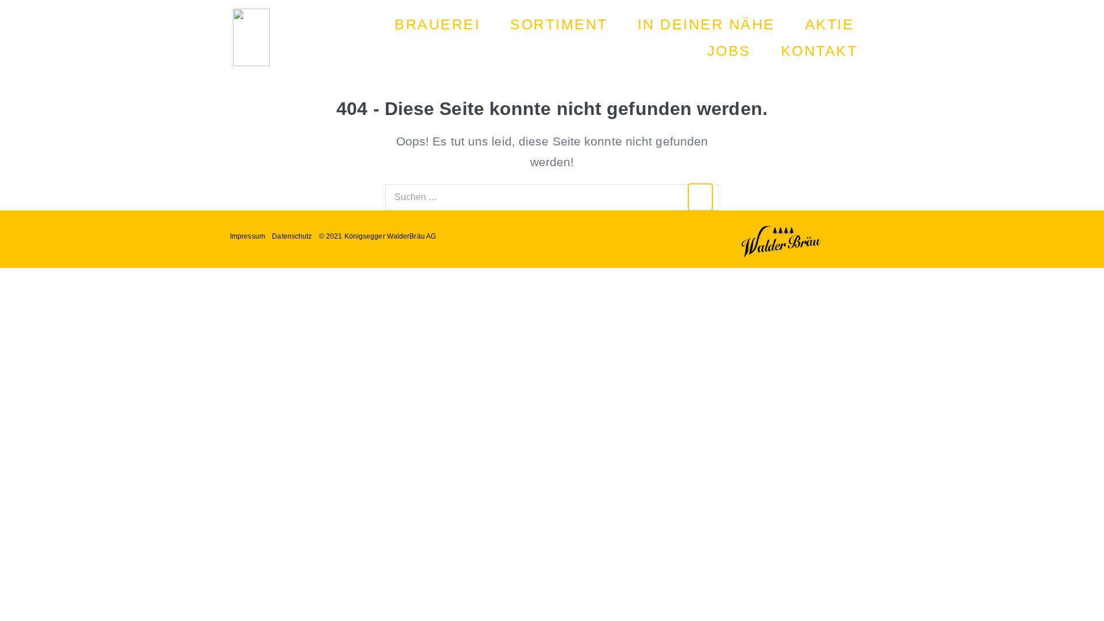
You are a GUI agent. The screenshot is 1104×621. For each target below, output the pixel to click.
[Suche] (701, 197)
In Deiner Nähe (706, 24)
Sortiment (559, 24)
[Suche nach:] (552, 195)
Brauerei (437, 24)
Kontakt (819, 51)
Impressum (247, 236)
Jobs (729, 51)
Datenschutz (292, 236)
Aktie (829, 24)
